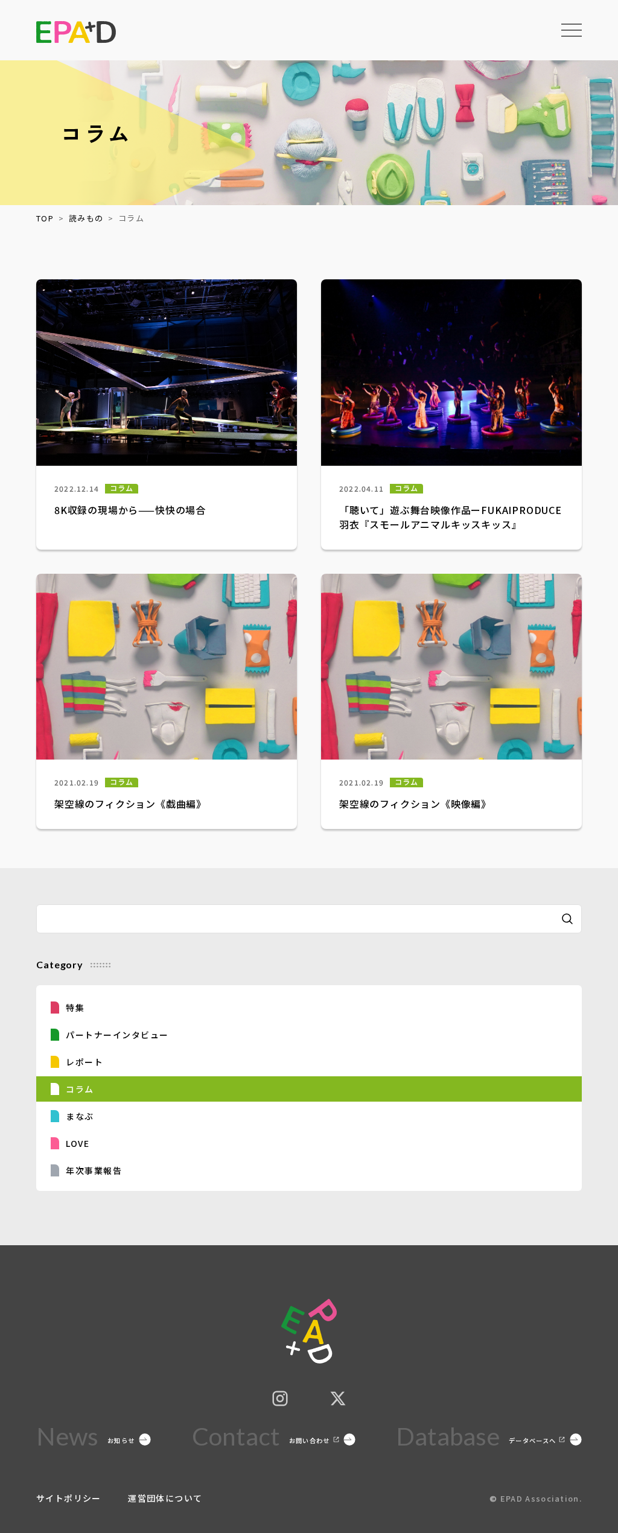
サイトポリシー (70, 1498)
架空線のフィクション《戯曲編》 (130, 803)
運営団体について (165, 1498)
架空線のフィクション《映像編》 (415, 803)
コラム (121, 488)
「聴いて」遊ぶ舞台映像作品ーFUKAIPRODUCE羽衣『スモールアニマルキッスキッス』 (450, 517)
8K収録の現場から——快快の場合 (130, 510)
